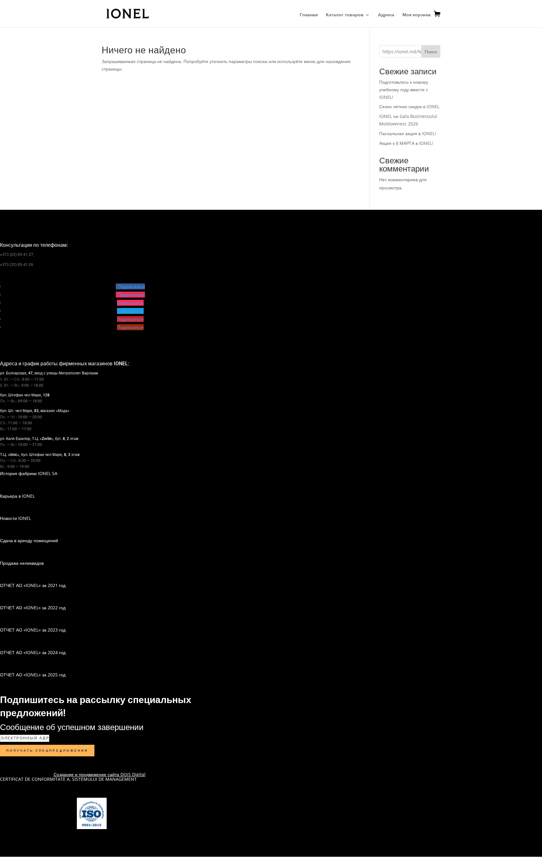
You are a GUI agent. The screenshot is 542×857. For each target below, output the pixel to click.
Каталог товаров (345, 15)
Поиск (431, 52)
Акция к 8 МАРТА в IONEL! (406, 143)
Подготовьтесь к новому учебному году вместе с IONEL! (403, 89)
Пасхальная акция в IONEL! (407, 133)
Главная (309, 15)
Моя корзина (416, 15)
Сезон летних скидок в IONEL (409, 106)
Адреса (386, 15)
